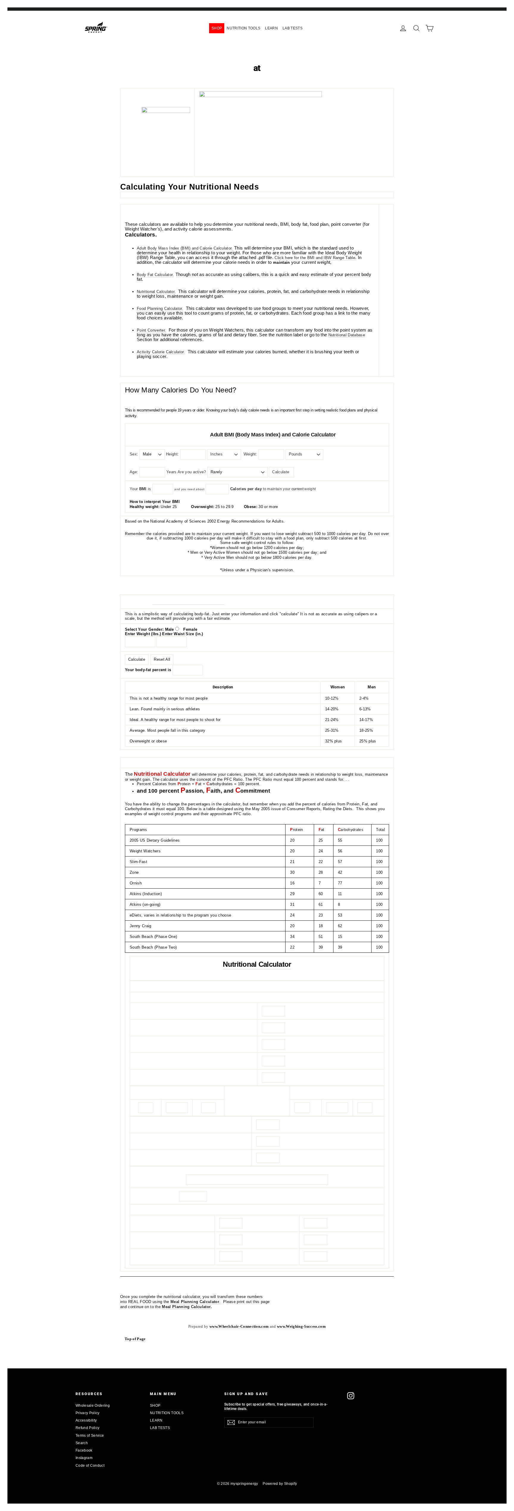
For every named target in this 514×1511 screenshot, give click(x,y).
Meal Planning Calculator (194, 1301)
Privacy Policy (88, 1413)
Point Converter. (151, 330)
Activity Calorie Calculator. (161, 352)
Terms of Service (90, 1435)
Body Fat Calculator (155, 274)
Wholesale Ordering (93, 1405)
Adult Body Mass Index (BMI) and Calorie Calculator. (185, 248)
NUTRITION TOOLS (243, 28)
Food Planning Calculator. (160, 308)
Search (82, 1443)
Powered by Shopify (280, 1484)
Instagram (84, 1458)
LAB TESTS (293, 28)
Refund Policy (87, 1428)
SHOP (216, 28)
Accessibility (86, 1420)
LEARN (271, 28)
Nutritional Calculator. (156, 291)
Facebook (84, 1450)
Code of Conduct (90, 1465)
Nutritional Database (346, 335)
